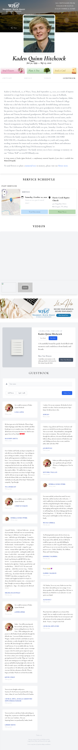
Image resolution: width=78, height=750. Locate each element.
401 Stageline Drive (59, 204)
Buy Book (53, 338)
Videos (47, 78)
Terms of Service (44, 741)
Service (28, 78)
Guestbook (69, 78)
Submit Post (67, 393)
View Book (43, 338)
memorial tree (30, 166)
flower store (63, 166)
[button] (11, 200)
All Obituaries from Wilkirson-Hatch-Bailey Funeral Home (65, 6)
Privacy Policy (34, 741)
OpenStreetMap (40, 744)
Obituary (7, 78)
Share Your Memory (66, 360)
